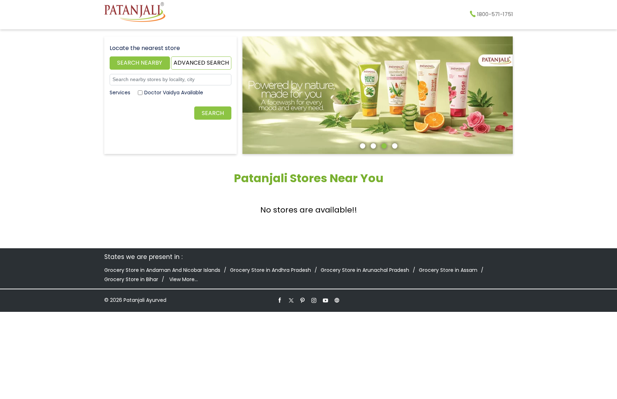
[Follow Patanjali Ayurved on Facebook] (280, 300)
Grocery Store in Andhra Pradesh (270, 270)
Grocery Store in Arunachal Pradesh (365, 270)
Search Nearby (139, 63)
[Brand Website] (337, 300)
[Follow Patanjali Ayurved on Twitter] (291, 300)
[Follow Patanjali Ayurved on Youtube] (326, 300)
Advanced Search (201, 63)
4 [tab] (394, 145)
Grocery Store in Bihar (131, 279)
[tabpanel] (377, 95)
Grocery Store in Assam (448, 270)
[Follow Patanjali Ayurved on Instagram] (314, 300)
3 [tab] (383, 145)
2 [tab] (372, 145)
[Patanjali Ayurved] (134, 13)
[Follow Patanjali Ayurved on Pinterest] (303, 300)
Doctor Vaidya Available (173, 92)
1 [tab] (361, 145)
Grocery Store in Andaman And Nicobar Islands (162, 270)
